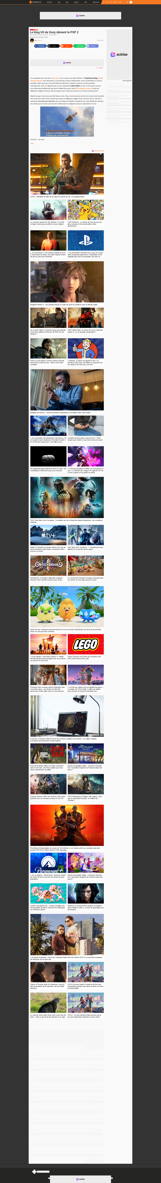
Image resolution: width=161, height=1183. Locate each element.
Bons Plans (96, 2)
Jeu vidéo (32, 29)
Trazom (39, 40)
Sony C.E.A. (55, 78)
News (36, 29)
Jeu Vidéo (49, 2)
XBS (111, 2)
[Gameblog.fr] (35, 2)
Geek (67, 2)
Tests (85, 2)
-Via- (32, 143)
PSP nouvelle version (83, 88)
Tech (59, 2)
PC (103, 2)
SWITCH (115, 2)
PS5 (107, 2)
